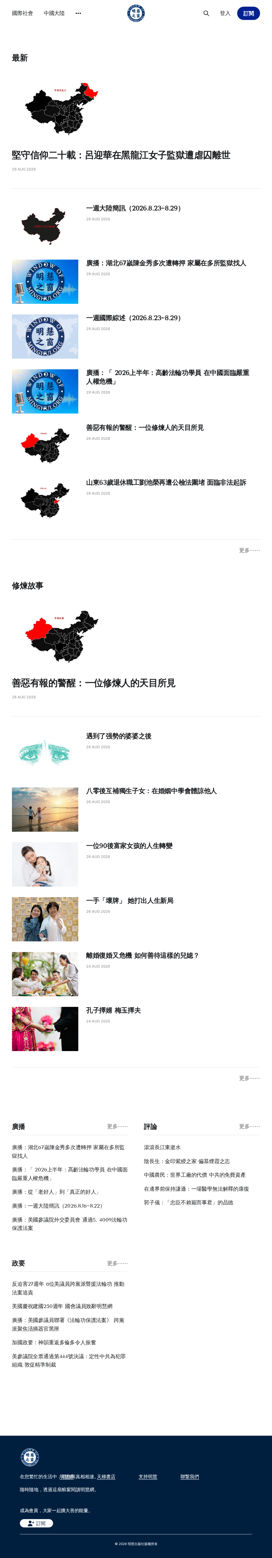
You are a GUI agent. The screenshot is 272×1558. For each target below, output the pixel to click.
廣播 (18, 1127)
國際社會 (22, 13)
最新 (20, 57)
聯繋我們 (189, 1476)
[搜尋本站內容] (206, 13)
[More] (78, 13)
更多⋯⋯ (249, 550)
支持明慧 (148, 1476)
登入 (225, 13)
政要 (18, 1263)
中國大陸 (54, 13)
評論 (150, 1127)
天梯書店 (106, 1476)
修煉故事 (27, 585)
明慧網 (67, 1476)
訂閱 (248, 13)
